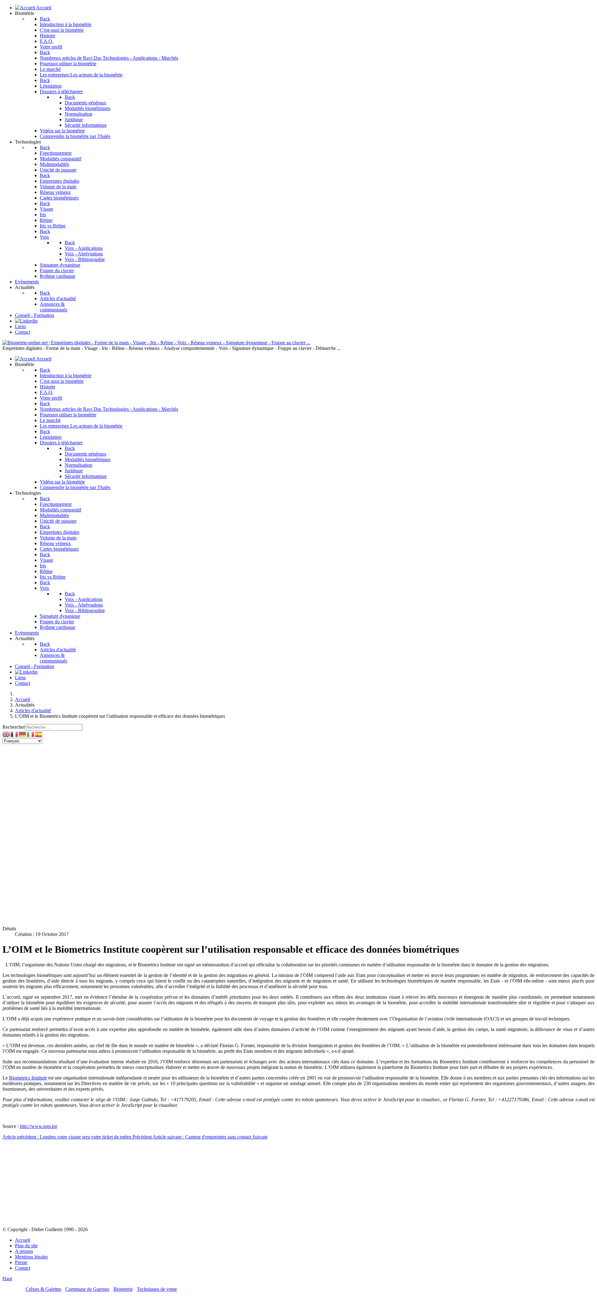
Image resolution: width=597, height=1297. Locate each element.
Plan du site (26, 1245)
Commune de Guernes (87, 1289)
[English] (6, 733)
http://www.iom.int (38, 1126)
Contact (22, 1268)
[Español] (39, 733)
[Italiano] (31, 733)
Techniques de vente (157, 1289)
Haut (7, 1278)
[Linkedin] (26, 320)
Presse (21, 1262)
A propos (24, 1251)
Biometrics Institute (28, 1077)
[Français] (15, 733)
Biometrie (123, 1289)
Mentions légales (31, 1256)
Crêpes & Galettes (43, 1289)
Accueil (22, 1240)
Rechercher (13, 727)
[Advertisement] (189, 787)
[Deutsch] (23, 733)
